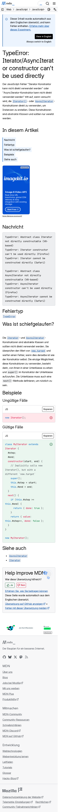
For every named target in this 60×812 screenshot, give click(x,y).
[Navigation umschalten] (54, 3)
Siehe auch (10, 159)
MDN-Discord (10, 730)
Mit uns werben (10, 688)
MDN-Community (12, 714)
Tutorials (7, 767)
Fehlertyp (9, 144)
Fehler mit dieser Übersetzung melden (26, 608)
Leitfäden (7, 761)
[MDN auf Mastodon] (21, 657)
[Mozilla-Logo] (12, 790)
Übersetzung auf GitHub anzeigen (24, 603)
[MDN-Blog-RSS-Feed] (26, 657)
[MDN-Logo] (8, 642)
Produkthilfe (9, 699)
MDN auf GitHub (11, 736)
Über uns (7, 671)
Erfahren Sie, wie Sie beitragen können (26, 591)
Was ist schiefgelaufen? (17, 149)
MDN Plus (8, 693)
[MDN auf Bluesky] (10, 657)
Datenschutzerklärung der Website (21, 797)
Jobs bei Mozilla (11, 682)
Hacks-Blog (9, 778)
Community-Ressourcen (15, 719)
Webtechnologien (12, 751)
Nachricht (9, 139)
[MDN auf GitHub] (4, 657)
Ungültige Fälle (15, 400)
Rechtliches (41, 801)
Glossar (6, 772)
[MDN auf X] (15, 657)
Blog (5, 677)
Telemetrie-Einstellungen (16, 801)
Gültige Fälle (12, 427)
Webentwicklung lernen (15, 756)
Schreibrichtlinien (11, 725)
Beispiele (9, 154)
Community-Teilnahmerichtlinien (20, 806)
